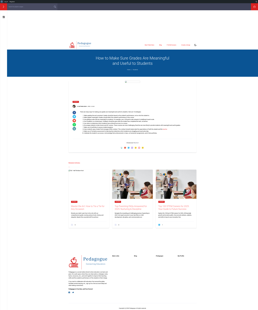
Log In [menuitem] (6, 1)
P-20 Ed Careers (171, 45)
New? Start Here (149, 45)
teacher (165, 129)
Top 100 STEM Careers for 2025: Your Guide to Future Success (173, 207)
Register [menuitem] (12, 1)
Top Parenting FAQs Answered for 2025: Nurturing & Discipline (131, 207)
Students (75, 101)
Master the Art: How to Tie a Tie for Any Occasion (87, 207)
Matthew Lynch (82, 106)
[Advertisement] (132, 25)
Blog (160, 45)
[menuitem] (2, 1)
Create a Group (185, 45)
